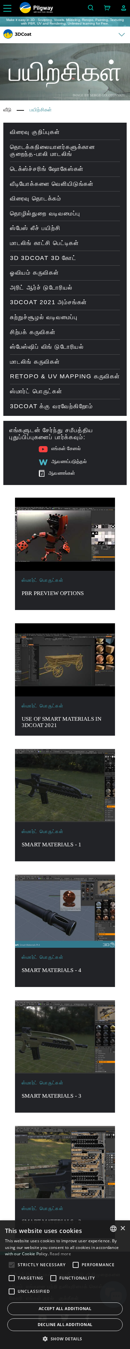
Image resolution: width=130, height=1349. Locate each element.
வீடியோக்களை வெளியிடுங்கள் (52, 184)
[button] (65, 1338)
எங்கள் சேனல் (66, 448)
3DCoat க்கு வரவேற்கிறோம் (51, 406)
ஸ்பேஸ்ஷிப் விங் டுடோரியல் (47, 346)
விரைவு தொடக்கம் (35, 198)
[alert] (65, 1284)
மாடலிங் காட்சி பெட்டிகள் (44, 243)
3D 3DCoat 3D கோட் (43, 258)
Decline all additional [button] (65, 1324)
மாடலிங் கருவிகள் (35, 361)
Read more (60, 1254)
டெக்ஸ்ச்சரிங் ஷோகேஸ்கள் (47, 169)
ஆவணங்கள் (61, 473)
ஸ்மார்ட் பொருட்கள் (36, 391)
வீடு (7, 109)
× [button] (122, 1228)
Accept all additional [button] (65, 1308)
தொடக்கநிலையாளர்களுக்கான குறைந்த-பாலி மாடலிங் (52, 151)
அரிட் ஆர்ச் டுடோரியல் (41, 287)
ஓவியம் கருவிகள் (34, 272)
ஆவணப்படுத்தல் (68, 461)
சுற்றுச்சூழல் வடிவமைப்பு (44, 317)
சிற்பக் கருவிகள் (33, 332)
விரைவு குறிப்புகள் (35, 132)
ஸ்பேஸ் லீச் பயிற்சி (35, 228)
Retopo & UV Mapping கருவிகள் (65, 376)
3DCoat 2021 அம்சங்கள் (48, 302)
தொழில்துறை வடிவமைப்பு (45, 213)
